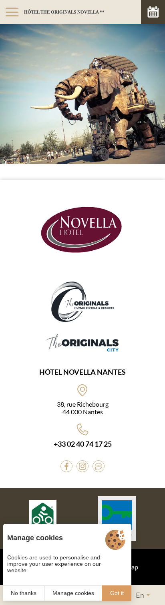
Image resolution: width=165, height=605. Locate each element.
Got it (117, 593)
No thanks (23, 593)
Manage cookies (73, 593)
